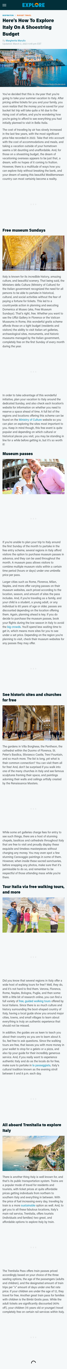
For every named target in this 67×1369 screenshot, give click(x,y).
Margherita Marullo (16, 40)
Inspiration (8, 15)
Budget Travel (24, 15)
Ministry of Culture (30, 419)
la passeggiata (41, 1065)
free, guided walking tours (35, 1001)
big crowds (14, 627)
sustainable (28, 1205)
